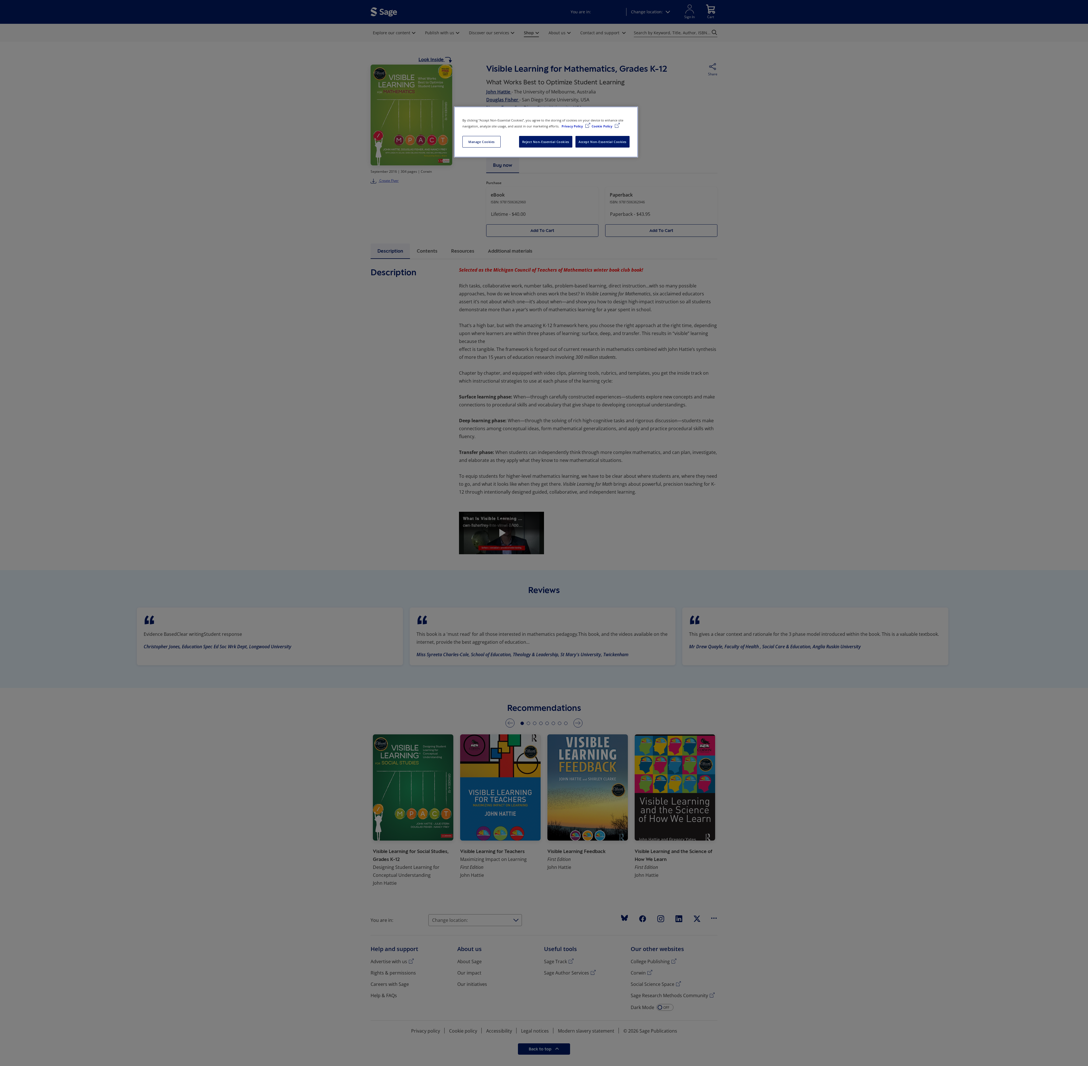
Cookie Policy (602, 126)
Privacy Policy (573, 126)
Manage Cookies (481, 142)
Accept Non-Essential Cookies (602, 142)
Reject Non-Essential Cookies (545, 142)
